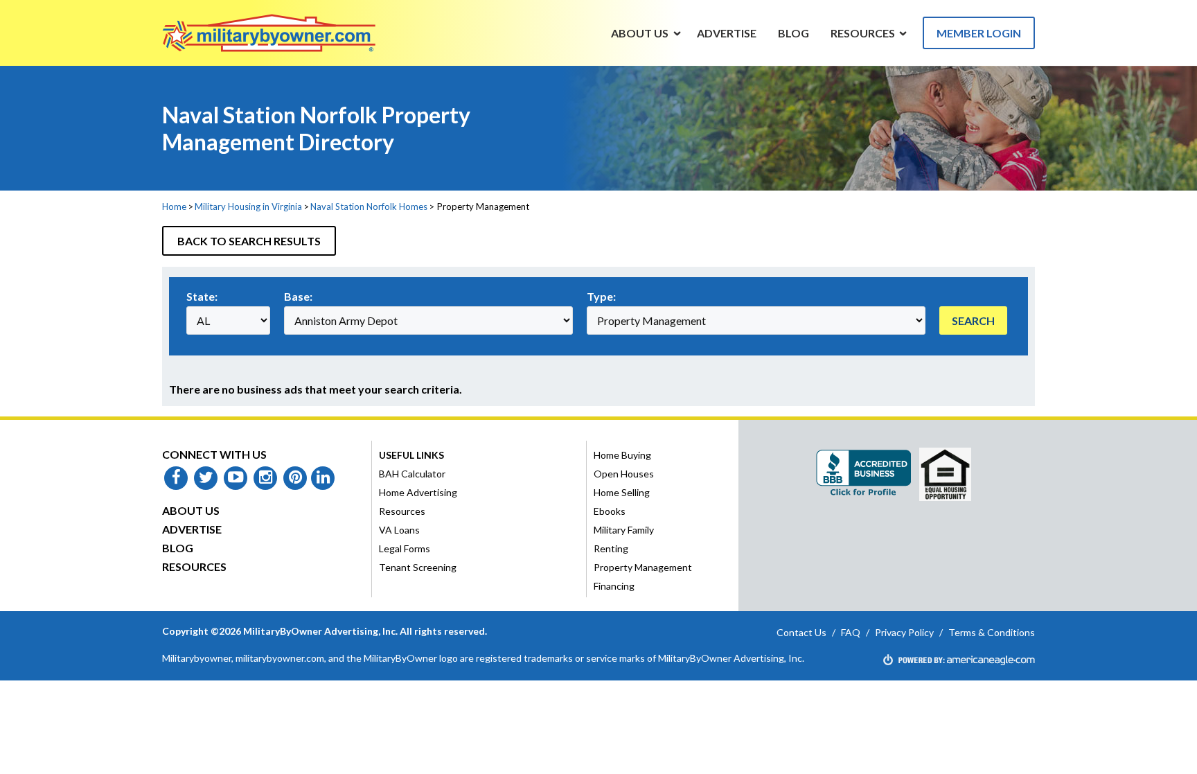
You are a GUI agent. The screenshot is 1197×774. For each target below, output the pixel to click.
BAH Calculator (412, 474)
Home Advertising (418, 492)
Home (174, 206)
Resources (194, 566)
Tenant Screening (417, 567)
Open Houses (624, 474)
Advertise (192, 529)
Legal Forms (404, 548)
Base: (298, 296)
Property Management (643, 567)
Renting (611, 548)
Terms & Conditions (991, 632)
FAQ (850, 632)
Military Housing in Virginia (248, 206)
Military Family (624, 530)
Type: (601, 296)
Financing (614, 586)
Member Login (979, 32)
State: (202, 296)
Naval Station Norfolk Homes (368, 206)
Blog (177, 547)
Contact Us (801, 632)
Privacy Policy (904, 632)
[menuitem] (640, 32)
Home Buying (622, 455)
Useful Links (411, 455)
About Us (191, 510)
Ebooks (610, 511)
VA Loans (399, 530)
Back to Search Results (249, 240)
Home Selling (622, 492)
